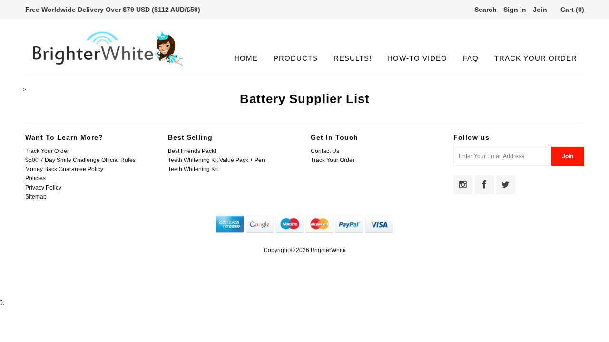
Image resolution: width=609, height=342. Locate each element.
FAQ (471, 58)
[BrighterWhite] (108, 66)
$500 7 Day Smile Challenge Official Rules (80, 160)
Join (540, 9)
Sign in (514, 9)
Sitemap (36, 196)
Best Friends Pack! (192, 151)
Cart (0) (572, 9)
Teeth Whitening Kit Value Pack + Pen (216, 160)
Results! (353, 58)
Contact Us (325, 151)
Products (296, 58)
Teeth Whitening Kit (193, 169)
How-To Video (417, 58)
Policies (35, 178)
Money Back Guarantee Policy (64, 169)
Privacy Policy (43, 187)
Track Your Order (535, 58)
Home (246, 58)
